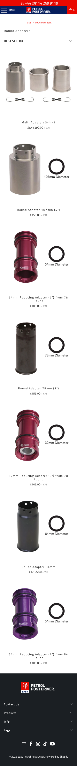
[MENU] (2, 10)
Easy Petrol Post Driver (31, 756)
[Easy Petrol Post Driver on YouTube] (52, 744)
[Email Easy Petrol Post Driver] (24, 744)
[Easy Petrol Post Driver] (38, 10)
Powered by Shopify (56, 756)
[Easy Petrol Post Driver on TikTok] (45, 744)
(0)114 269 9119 (45, 3)
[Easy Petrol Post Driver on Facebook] (31, 744)
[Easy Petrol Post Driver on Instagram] (38, 744)
